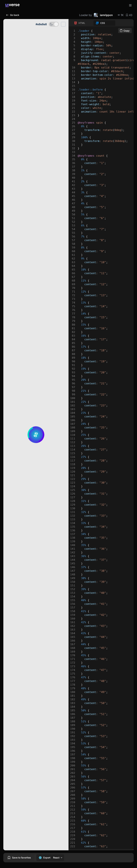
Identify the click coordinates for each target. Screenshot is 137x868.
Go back (14, 15)
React (56, 857)
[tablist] (93, 23)
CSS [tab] (102, 23)
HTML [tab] (82, 23)
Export (46, 857)
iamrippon (106, 15)
